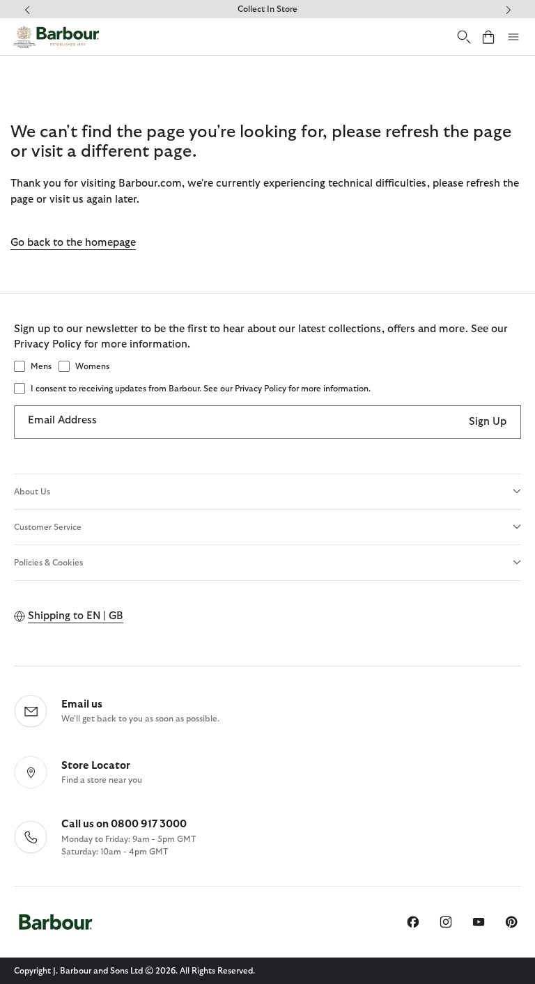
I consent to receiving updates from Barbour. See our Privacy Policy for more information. (201, 388)
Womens (92, 366)
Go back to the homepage (73, 242)
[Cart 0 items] (488, 36)
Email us (81, 704)
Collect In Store (267, 9)
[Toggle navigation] (513, 37)
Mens (41, 366)
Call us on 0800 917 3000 (124, 824)
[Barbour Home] (55, 37)
